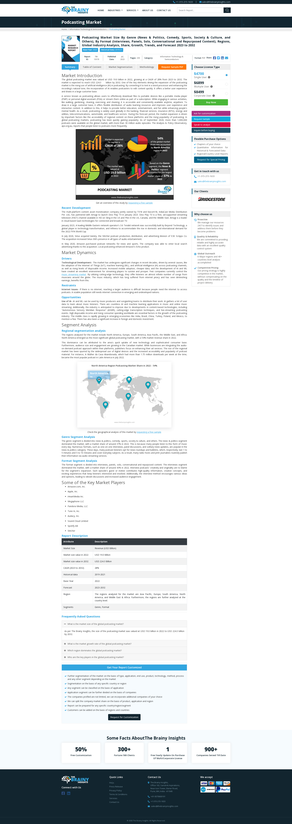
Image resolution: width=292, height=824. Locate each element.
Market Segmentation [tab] (120, 66)
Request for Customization (124, 717)
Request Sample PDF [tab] (172, 66)
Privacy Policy (115, 790)
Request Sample (202, 119)
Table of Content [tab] (92, 66)
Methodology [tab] (147, 66)
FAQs (111, 782)
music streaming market (74, 274)
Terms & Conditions (118, 794)
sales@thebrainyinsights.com (216, 2)
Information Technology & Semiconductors (88, 29)
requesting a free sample (140, 202)
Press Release (116, 786)
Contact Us (164, 10)
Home (101, 10)
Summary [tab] (70, 66)
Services (132, 10)
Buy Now (211, 102)
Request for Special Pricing (211, 159)
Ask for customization (205, 113)
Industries (114, 10)
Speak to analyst (202, 124)
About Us (147, 10)
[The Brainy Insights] (75, 10)
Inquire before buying (204, 130)
